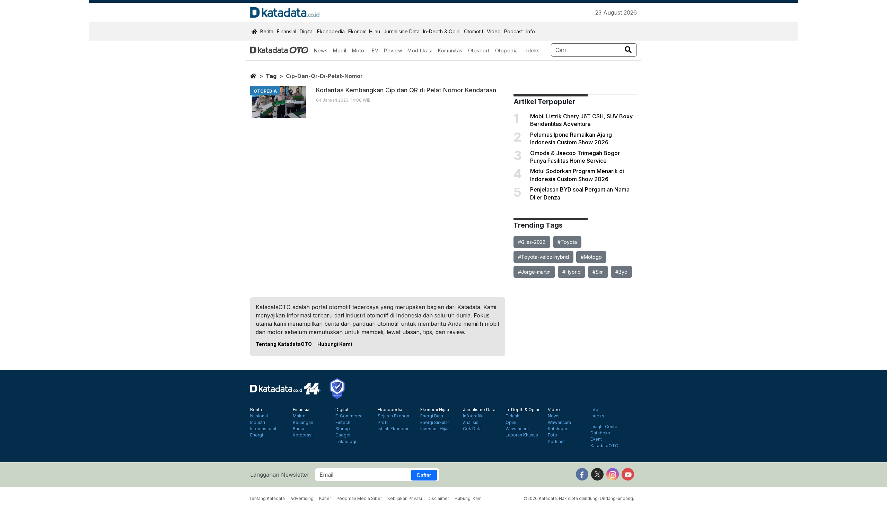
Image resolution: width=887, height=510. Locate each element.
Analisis (470, 422)
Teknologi (345, 441)
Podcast (513, 31)
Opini (511, 422)
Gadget (343, 435)
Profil (383, 422)
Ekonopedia (331, 31)
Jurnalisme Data (402, 31)
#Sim (598, 272)
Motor (359, 50)
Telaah (512, 416)
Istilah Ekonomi (393, 428)
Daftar (424, 475)
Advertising (302, 498)
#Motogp (591, 257)
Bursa (298, 428)
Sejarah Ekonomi (395, 416)
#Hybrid (571, 272)
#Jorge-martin (534, 272)
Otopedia (506, 50)
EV (375, 50)
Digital (307, 31)
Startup (342, 428)
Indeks (532, 50)
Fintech (342, 422)
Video (494, 31)
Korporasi (303, 435)
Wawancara (517, 428)
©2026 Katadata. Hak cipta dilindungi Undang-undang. (579, 498)
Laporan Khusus (522, 435)
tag (271, 76)
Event (596, 439)
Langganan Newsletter (279, 474)
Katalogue (558, 428)
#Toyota (567, 242)
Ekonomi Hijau (364, 31)
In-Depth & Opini (441, 31)
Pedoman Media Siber (359, 498)
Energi (256, 435)
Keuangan (303, 422)
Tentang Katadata (267, 498)
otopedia (265, 91)
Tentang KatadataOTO (284, 344)
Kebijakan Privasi (404, 498)
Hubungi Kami (334, 344)
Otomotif (473, 31)
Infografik (473, 416)
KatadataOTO (604, 445)
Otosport (479, 50)
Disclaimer (438, 498)
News (320, 50)
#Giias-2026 (532, 242)
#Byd (621, 272)
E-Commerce (349, 416)
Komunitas (450, 50)
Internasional (263, 428)
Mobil (339, 50)
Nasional (259, 416)
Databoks (600, 433)
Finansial (286, 31)
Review (393, 50)
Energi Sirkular (434, 422)
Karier (325, 498)
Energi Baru (431, 416)
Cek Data (472, 428)
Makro (299, 416)
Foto (552, 435)
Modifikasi (419, 50)
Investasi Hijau (435, 428)
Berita (266, 31)
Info (530, 31)
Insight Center (604, 426)
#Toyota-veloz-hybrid (543, 257)
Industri (257, 422)
